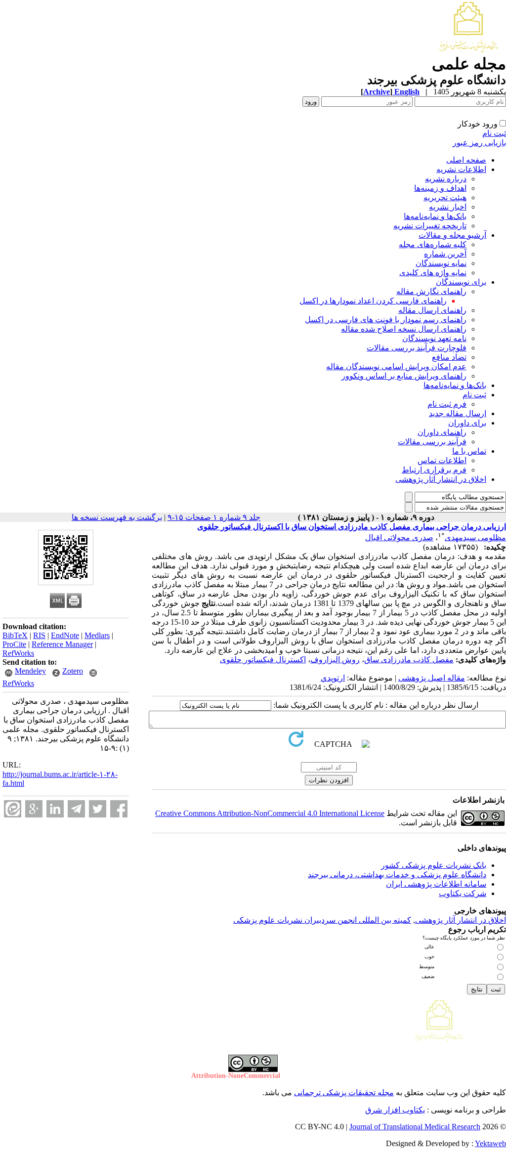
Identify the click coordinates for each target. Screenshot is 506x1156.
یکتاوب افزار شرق (395, 1110)
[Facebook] (118, 808)
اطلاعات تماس (442, 460)
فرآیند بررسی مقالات (432, 441)
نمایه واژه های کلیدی (432, 272)
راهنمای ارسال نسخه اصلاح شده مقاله (403, 329)
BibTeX (15, 635)
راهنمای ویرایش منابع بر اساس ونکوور (403, 376)
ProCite (14, 644)
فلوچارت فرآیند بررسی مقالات (416, 347)
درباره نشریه (445, 178)
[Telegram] (76, 808)
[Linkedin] (55, 808)
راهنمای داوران (442, 432)
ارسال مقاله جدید (457, 413)
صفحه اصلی (466, 160)
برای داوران (467, 423)
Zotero (72, 671)
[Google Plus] (33, 808)
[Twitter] (97, 808)
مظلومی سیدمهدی (475, 537)
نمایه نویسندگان (441, 263)
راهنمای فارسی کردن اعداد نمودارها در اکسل (373, 301)
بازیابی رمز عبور (479, 142)
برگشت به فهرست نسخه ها (117, 517)
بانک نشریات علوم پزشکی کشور (433, 865)
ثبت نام (494, 133)
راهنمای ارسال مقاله (432, 310)
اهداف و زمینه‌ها (440, 188)
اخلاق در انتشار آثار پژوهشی (440, 479)
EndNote (65, 635)
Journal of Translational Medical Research (414, 1126)
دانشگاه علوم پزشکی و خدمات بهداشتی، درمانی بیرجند (397, 874)
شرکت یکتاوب (462, 893)
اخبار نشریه (447, 207)
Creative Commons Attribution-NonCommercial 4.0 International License (269, 813)
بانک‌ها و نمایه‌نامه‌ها (435, 216)
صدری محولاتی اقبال (399, 537)
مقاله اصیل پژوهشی (431, 678)
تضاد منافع (449, 357)
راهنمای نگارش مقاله (431, 291)
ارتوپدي (333, 678)
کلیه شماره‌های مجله (432, 244)
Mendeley (30, 671)
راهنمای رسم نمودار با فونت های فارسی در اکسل (385, 319)
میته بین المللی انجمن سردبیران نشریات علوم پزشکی (320, 920)
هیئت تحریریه (444, 197)
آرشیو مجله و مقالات (452, 235)
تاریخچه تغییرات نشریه (429, 225)
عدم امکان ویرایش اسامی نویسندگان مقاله (396, 366)
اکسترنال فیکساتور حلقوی (263, 659)
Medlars (97, 635)
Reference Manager (62, 644)
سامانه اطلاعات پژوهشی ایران (436, 884)
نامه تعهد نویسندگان (434, 338)
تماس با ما (469, 451)
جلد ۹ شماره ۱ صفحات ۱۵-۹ (214, 517)
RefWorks (18, 653)
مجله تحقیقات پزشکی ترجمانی (344, 1092)
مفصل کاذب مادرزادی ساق (409, 659)
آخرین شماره (445, 254)
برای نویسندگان (461, 282)
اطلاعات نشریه (461, 169)
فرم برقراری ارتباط (434, 470)
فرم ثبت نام (446, 404)
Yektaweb (490, 1143)
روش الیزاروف (335, 659)
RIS (39, 635)
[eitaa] (12, 808)
